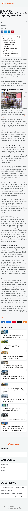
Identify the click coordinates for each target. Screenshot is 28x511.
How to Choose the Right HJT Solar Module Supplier (14, 400)
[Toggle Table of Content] (17, 37)
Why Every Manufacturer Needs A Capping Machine (13, 13)
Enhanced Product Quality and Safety (10, 45)
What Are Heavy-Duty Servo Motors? (14, 419)
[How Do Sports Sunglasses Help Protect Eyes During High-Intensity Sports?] (4, 384)
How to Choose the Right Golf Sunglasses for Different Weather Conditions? (13, 346)
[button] (2, 32)
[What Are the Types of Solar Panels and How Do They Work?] (4, 405)
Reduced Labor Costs (9, 52)
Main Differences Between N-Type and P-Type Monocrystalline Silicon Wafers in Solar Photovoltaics (13, 428)
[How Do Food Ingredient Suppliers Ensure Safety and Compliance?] (4, 332)
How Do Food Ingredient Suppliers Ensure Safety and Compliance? (13, 336)
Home (2, 21)
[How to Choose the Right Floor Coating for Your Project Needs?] (4, 362)
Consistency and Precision (10, 53)
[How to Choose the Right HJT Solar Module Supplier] (4, 396)
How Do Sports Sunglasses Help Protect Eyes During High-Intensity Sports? (13, 390)
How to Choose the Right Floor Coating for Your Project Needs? (13, 366)
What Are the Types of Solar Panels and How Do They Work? (13, 409)
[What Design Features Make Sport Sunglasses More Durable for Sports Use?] (4, 372)
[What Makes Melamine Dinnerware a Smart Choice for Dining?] (4, 352)
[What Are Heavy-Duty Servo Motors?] (4, 415)
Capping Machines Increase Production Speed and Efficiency (9, 40)
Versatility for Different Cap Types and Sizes (10, 49)
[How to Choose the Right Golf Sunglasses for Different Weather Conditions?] (4, 341)
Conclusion (6, 55)
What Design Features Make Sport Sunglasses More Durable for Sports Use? (14, 378)
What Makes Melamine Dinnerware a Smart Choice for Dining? (14, 357)
